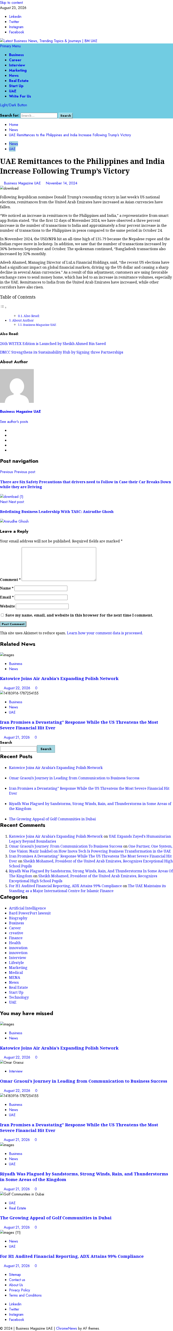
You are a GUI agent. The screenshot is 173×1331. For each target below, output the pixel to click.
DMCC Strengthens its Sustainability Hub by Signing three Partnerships (61, 352)
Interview (17, 65)
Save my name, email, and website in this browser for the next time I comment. (79, 615)
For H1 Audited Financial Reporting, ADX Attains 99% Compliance (65, 885)
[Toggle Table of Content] (3, 307)
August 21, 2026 (17, 737)
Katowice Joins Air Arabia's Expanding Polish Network (56, 836)
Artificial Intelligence (27, 908)
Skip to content (11, 2)
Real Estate (19, 80)
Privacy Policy (19, 1290)
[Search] (1, 110)
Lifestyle (16, 962)
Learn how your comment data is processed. (105, 632)
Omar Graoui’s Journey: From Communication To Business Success (65, 846)
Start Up (16, 85)
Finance (16, 937)
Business (16, 54)
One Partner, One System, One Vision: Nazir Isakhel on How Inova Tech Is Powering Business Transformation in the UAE (90, 849)
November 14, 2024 (61, 183)
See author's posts (14, 421)
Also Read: (32, 316)
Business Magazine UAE (23, 183)
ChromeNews (66, 1328)
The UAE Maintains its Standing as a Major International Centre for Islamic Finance (87, 888)
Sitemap (15, 1274)
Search (6, 742)
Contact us (17, 1279)
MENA (14, 977)
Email (7, 597)
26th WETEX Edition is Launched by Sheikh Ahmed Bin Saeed (53, 343)
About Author (23, 320)
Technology (19, 997)
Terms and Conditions (25, 1295)
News (14, 75)
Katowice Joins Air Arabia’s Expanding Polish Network (59, 678)
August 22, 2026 (17, 688)
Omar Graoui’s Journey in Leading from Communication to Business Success (74, 777)
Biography (18, 918)
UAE (12, 91)
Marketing (18, 70)
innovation (18, 947)
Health (15, 942)
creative (16, 932)
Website (7, 606)
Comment (10, 579)
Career (15, 60)
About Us (16, 1285)
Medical (16, 972)
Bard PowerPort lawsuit (30, 913)
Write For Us (20, 96)
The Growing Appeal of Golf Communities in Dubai (52, 818)
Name (7, 588)
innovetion (18, 952)
